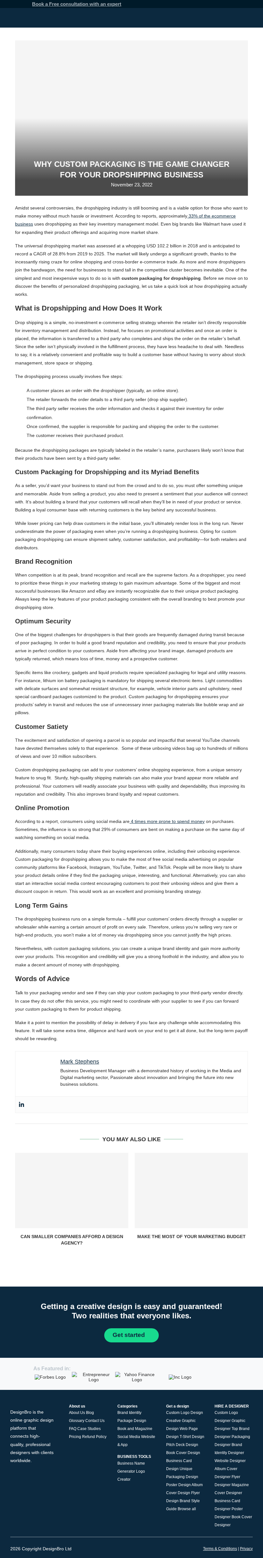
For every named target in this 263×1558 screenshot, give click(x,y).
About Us (77, 1412)
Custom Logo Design (184, 1412)
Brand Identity (129, 1412)
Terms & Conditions (220, 1548)
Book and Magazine (134, 1428)
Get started (130, 1334)
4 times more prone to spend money (167, 821)
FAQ (72, 1428)
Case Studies (89, 1428)
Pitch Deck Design (182, 1444)
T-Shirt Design (192, 1436)
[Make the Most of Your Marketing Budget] (191, 1190)
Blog (90, 1412)
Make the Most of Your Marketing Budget (191, 1236)
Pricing (75, 1436)
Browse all (187, 1509)
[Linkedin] (21, 1104)
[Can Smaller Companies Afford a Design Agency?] (71, 1190)
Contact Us (95, 1420)
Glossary (76, 1420)
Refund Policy (94, 1436)
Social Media (128, 1436)
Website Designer (230, 1461)
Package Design (131, 1420)
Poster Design (178, 1485)
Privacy (246, 1548)
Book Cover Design (183, 1453)
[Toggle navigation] (250, 17)
